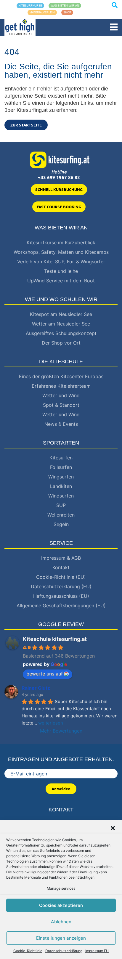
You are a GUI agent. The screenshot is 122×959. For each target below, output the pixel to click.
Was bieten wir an (65, 5)
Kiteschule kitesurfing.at (55, 639)
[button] (113, 827)
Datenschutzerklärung (63, 951)
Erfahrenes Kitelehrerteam (61, 386)
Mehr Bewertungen (61, 731)
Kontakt (61, 567)
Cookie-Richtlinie (27, 951)
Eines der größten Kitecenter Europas (61, 376)
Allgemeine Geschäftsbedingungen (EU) (61, 605)
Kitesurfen (61, 458)
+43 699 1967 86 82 (59, 177)
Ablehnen (61, 921)
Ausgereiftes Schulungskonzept (61, 333)
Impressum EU (97, 951)
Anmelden (61, 788)
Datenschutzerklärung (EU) (61, 586)
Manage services (61, 888)
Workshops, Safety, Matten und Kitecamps (61, 252)
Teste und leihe (61, 271)
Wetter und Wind (61, 395)
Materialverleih (42, 12)
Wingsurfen (61, 477)
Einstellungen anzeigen (61, 938)
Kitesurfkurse (30, 5)
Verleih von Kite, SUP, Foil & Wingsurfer (61, 262)
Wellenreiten (61, 515)
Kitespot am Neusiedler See (61, 314)
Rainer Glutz (36, 688)
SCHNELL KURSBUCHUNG (59, 189)
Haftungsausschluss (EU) (61, 596)
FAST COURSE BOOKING (59, 206)
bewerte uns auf (44, 674)
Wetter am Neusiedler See (61, 324)
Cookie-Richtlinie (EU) (61, 577)
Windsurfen (61, 496)
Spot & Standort (61, 405)
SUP (61, 505)
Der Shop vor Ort (61, 343)
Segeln (61, 524)
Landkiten (61, 486)
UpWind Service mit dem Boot (61, 281)
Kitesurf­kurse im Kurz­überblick (61, 242)
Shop (67, 12)
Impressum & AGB (61, 558)
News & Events (61, 424)
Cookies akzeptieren (61, 905)
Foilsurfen (61, 467)
